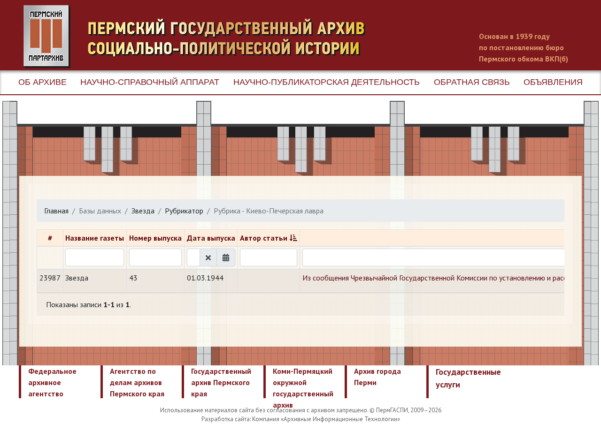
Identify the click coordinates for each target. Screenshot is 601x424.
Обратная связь (472, 82)
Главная (56, 210)
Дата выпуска (211, 237)
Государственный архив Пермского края (221, 382)
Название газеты (94, 237)
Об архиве (42, 82)
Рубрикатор (184, 210)
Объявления (553, 82)
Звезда (142, 210)
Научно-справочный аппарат (149, 82)
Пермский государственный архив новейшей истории (199, 36)
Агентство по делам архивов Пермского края (137, 382)
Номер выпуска (155, 237)
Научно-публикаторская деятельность (326, 82)
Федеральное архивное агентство (52, 382)
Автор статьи (263, 237)
